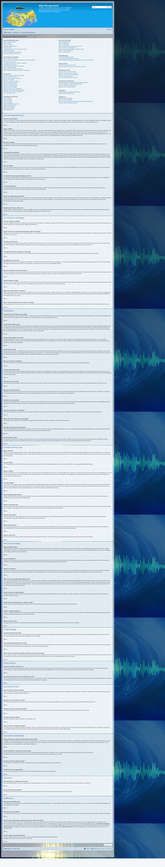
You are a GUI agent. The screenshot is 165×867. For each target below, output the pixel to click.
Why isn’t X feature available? (65, 99)
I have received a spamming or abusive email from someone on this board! (76, 60)
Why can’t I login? (8, 47)
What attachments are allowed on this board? (69, 92)
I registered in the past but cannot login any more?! (15, 49)
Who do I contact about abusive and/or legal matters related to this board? (76, 101)
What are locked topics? (9, 108)
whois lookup (7, 823)
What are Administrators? (64, 41)
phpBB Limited (47, 803)
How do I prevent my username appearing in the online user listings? (19, 60)
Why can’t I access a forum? (10, 84)
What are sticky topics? (9, 106)
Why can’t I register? (8, 44)
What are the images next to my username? (14, 66)
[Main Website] (21, 15)
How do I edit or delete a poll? (10, 82)
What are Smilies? (8, 100)
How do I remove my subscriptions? (67, 86)
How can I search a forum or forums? (67, 71)
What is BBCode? (8, 98)
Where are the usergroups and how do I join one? (70, 46)
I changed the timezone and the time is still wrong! (15, 63)
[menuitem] (13, 29)
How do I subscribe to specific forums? (68, 85)
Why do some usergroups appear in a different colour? (71, 49)
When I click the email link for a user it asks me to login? (16, 70)
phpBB (54, 263)
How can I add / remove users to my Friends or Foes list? (72, 66)
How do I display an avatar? (10, 67)
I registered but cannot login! (10, 46)
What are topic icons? (9, 109)
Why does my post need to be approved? (13, 91)
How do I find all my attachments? (66, 93)
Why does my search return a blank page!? (69, 74)
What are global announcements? (11, 103)
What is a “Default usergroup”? (66, 50)
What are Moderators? (64, 43)
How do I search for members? (66, 76)
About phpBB (7, 805)
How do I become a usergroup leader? (67, 47)
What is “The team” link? (64, 52)
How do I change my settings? (11, 58)
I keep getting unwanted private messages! (69, 58)
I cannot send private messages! (66, 57)
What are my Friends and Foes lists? (67, 65)
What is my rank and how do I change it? (13, 68)
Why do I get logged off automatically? (12, 52)
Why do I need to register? (10, 41)
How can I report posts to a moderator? (13, 88)
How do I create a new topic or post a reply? (14, 75)
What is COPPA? (7, 43)
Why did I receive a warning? (10, 87)
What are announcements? (10, 105)
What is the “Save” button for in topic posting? (14, 90)
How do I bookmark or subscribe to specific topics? (70, 84)
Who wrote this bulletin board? (66, 98)
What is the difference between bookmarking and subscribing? (73, 82)
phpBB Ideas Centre (73, 813)
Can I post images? (8, 102)
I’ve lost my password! (9, 50)
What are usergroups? (64, 44)
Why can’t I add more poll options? (11, 81)
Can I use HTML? (8, 99)
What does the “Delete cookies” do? (12, 53)
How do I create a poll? (9, 79)
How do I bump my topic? (9, 93)
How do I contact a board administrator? (68, 102)
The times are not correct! (10, 61)
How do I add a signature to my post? (12, 78)
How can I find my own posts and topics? (68, 77)
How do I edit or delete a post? (11, 76)
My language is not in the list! (10, 64)
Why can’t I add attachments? (10, 85)
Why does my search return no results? (68, 73)
